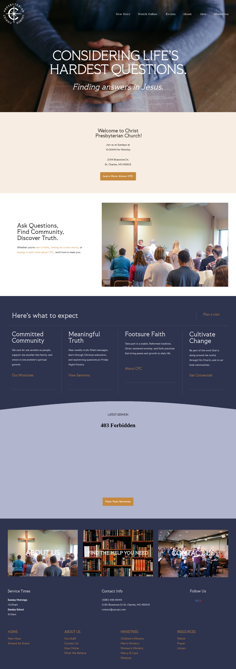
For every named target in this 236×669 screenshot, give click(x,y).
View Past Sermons (118, 501)
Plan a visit (211, 314)
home (13, 632)
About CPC (133, 368)
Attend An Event (19, 643)
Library (181, 648)
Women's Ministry (132, 648)
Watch (181, 638)
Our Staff (70, 638)
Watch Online (148, 14)
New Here (123, 14)
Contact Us (71, 643)
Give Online (71, 648)
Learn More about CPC (118, 176)
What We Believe (75, 653)
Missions (126, 658)
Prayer (181, 643)
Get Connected (200, 375)
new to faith (42, 247)
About (188, 14)
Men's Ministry (130, 643)
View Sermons (79, 375)
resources (186, 632)
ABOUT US (72, 632)
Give (203, 14)
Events (171, 14)
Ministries (222, 14)
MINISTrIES (129, 632)
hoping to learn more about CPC (35, 252)
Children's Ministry (132, 638)
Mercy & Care (129, 653)
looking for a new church (64, 247)
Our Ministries (23, 375)
